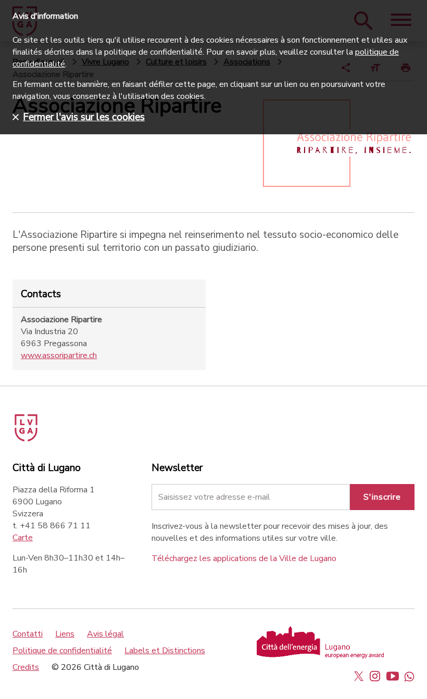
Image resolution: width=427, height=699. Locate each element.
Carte (22, 537)
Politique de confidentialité (62, 650)
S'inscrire (382, 497)
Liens (64, 634)
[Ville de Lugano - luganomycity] (358, 676)
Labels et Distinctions (164, 650)
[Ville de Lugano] (41, 424)
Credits (25, 667)
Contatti (27, 634)
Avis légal (105, 634)
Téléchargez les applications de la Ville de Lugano (244, 558)
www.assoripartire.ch (59, 355)
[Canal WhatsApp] (409, 676)
